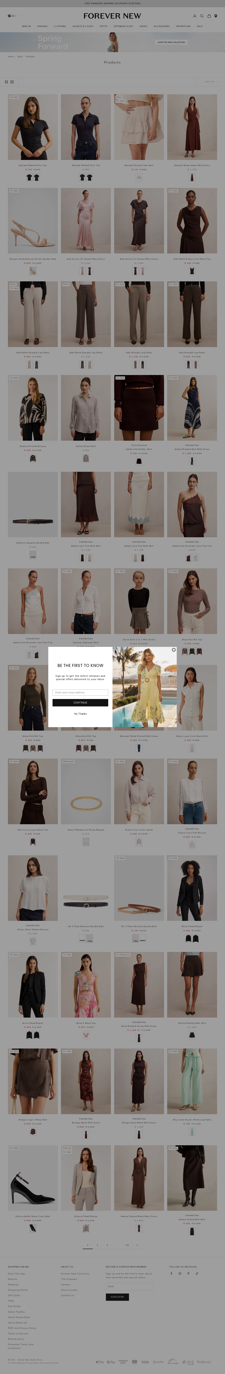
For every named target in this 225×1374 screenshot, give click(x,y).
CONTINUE (80, 702)
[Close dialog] (173, 649)
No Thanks (80, 714)
